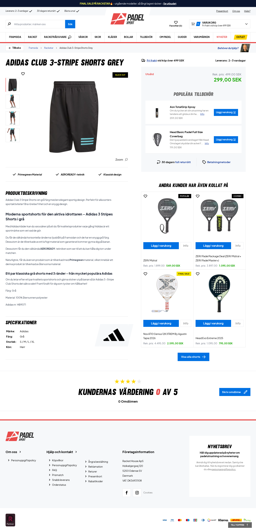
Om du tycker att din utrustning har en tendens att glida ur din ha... (189, 112)
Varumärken (202, 37)
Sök (70, 24)
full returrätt (183, 162)
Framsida (15, 37)
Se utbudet (169, 3)
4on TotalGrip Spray (182, 106)
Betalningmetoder (219, 162)
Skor (98, 37)
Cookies (148, 492)
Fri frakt (152, 60)
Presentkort (222, 11)
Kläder (112, 37)
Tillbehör (146, 37)
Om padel (165, 37)
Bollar (128, 37)
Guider (182, 37)
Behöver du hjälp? (228, 48)
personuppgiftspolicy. (224, 469)
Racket (32, 37)
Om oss (236, 11)
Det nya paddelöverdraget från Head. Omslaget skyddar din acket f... (190, 141)
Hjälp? (247, 11)
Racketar (48, 48)
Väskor (83, 37)
